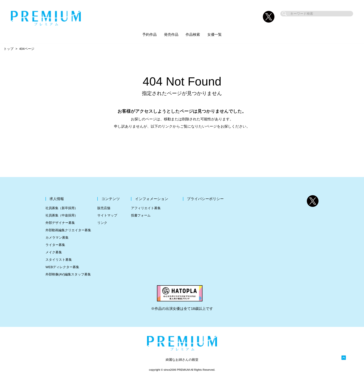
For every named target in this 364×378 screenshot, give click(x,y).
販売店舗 (103, 208)
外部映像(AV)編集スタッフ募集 (68, 274)
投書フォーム (141, 215)
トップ (9, 49)
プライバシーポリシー (205, 199)
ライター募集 (55, 245)
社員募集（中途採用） (62, 215)
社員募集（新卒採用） (62, 208)
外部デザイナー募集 (60, 223)
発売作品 (171, 34)
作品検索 (193, 34)
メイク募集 (54, 252)
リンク (102, 223)
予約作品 (149, 34)
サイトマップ (107, 215)
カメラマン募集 (57, 237)
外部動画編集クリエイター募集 (68, 230)
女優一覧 (214, 34)
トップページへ (182, 144)
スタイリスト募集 (59, 259)
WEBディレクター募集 (62, 267)
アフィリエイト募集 (146, 208)
